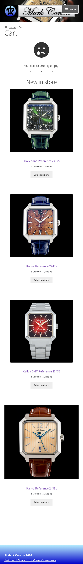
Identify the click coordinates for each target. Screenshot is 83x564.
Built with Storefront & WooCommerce (30, 560)
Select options (41, 174)
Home (12, 27)
